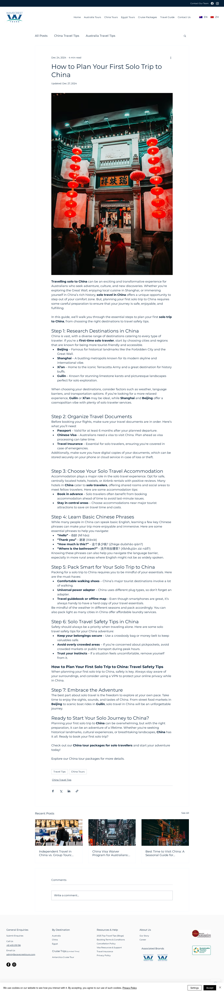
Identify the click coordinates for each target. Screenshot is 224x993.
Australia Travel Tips (100, 36)
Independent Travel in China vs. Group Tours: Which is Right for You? (56, 853)
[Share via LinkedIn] (69, 791)
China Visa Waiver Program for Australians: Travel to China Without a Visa (111, 853)
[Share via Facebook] (52, 791)
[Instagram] (217, 3)
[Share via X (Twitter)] (60, 791)
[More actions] (171, 58)
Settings (194, 987)
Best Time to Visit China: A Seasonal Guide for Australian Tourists (164, 853)
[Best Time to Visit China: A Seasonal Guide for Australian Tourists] (165, 832)
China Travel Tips (66, 36)
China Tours (78, 771)
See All (185, 812)
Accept (209, 987)
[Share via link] (77, 791)
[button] (199, 3)
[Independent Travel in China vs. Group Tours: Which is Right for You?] (58, 832)
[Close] (220, 987)
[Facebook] (212, 3)
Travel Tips (59, 771)
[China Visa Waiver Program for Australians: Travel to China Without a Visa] (112, 832)
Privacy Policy (129, 987)
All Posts (41, 36)
